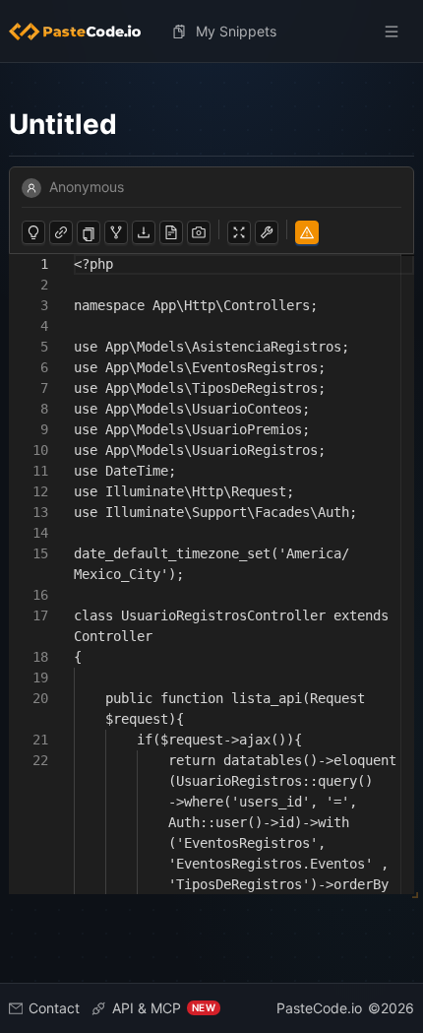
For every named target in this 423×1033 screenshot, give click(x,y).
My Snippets (236, 31)
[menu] (211, 31)
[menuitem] (82, 31)
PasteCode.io (319, 1008)
